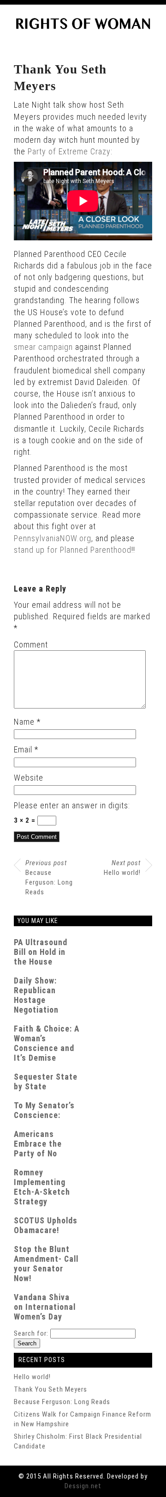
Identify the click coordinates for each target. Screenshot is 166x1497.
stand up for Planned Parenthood (72, 550)
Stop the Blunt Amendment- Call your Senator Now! (46, 1264)
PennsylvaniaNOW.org (52, 538)
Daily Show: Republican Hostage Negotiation (36, 995)
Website (28, 777)
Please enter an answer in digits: (72, 805)
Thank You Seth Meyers (50, 1389)
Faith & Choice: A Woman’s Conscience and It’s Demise (46, 1043)
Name (27, 722)
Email (26, 749)
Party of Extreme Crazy (69, 151)
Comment (31, 644)
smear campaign (43, 347)
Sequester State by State (45, 1081)
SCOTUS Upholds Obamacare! (45, 1225)
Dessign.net (83, 1486)
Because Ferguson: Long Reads (49, 877)
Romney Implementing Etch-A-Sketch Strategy (42, 1187)
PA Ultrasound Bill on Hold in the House (40, 952)
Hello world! (122, 868)
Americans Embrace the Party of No (38, 1144)
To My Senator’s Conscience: (44, 1110)
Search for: (31, 1333)
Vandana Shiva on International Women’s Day (45, 1307)
